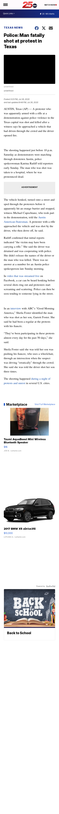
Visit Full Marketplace (45, 404)
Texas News (13, 27)
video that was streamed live (23, 276)
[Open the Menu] (5, 5)
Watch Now (49, 5)
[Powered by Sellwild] (50, 586)
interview (16, 308)
